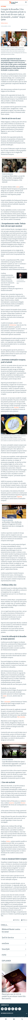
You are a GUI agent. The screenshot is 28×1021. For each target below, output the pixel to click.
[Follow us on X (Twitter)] (19, 1008)
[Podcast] (6, 1019)
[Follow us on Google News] (16, 1008)
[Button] (24, 29)
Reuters (23, 803)
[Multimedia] (14, 1019)
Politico (8, 841)
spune (5, 696)
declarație (8, 701)
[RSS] (12, 1008)
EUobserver (12, 325)
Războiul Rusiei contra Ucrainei (11, 930)
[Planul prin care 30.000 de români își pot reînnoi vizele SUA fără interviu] (14, 977)
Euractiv (11, 803)
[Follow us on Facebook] (2, 1008)
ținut (18, 187)
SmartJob (6, 949)
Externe (3, 6)
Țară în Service (8, 938)
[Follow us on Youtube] (5, 1008)
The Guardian (21, 717)
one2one (5, 943)
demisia (16, 407)
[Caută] (22, 1019)
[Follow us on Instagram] (9, 1008)
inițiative (19, 496)
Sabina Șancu (4, 23)
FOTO (4, 955)
